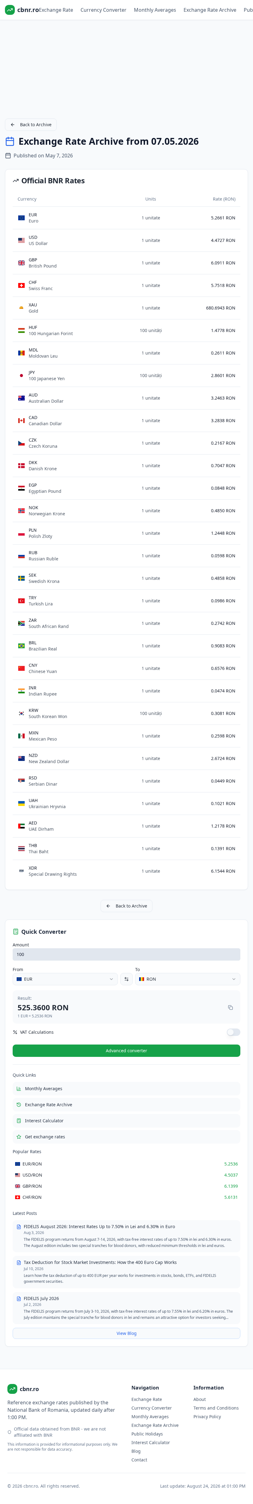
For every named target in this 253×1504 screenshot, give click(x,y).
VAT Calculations (37, 1032)
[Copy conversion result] (230, 1007)
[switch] (233, 1032)
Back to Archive (36, 124)
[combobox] (65, 979)
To (137, 969)
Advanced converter (126, 1050)
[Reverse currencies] (126, 979)
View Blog (127, 1333)
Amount (21, 945)
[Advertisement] (126, 68)
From (18, 969)
